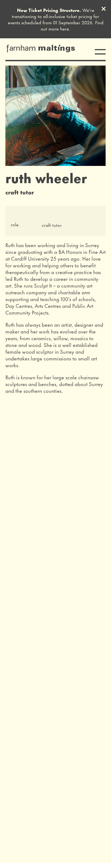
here (64, 28)
